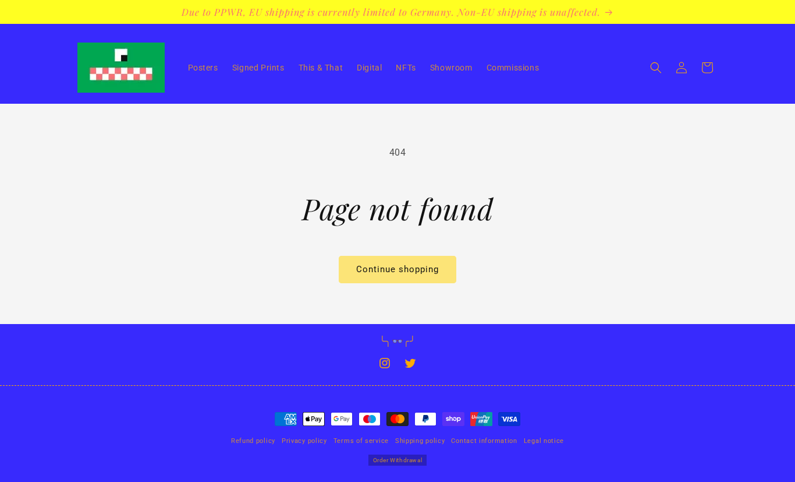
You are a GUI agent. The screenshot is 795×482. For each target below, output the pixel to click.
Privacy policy (304, 441)
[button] (656, 67)
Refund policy (253, 441)
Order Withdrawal (398, 460)
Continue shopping (397, 269)
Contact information (484, 441)
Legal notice (544, 441)
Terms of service (361, 441)
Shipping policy (420, 441)
